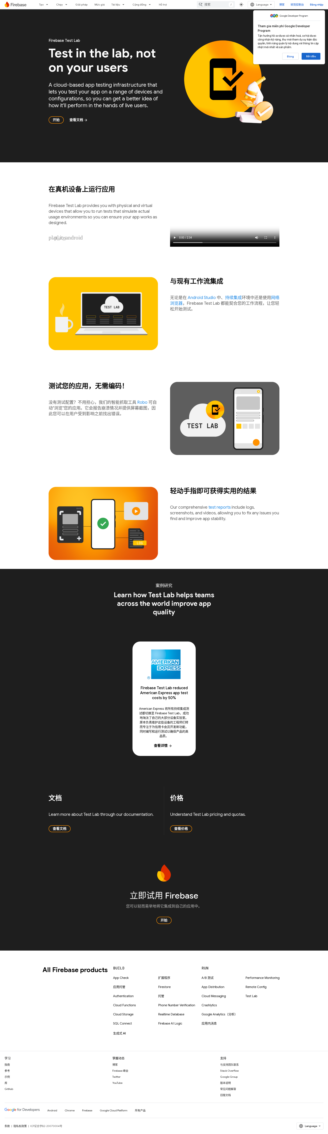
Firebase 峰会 (120, 1070)
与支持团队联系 (229, 1064)
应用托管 (119, 987)
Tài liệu (115, 4)
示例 (7, 1076)
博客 (282, 4)
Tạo (41, 4)
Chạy (59, 4)
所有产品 (140, 1110)
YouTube (117, 1083)
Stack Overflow (229, 1070)
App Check (121, 978)
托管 (161, 996)
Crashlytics (209, 1005)
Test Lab (251, 996)
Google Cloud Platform (113, 1110)
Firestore (164, 987)
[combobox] (216, 4)
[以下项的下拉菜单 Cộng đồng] (150, 4)
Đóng (290, 56)
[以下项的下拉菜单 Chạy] (67, 4)
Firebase (87, 1110)
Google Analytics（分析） (219, 1014)
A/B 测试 (208, 978)
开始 (56, 120)
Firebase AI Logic (170, 1023)
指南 (7, 1064)
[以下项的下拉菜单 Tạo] (48, 4)
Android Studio (202, 297)
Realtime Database (171, 1014)
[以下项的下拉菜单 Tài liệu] (124, 4)
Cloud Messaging (214, 996)
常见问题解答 (228, 1089)
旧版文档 (225, 1095)
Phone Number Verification (176, 1005)
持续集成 (233, 297)
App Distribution (213, 987)
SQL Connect (122, 1023)
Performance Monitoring (262, 978)
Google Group (229, 1076)
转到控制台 (297, 4)
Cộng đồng (139, 4)
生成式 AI (119, 1033)
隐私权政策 (20, 1126)
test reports (219, 507)
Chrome (70, 1110)
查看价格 (181, 829)
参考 (7, 1070)
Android (52, 1110)
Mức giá (100, 4)
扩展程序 (164, 978)
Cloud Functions (124, 1005)
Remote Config (255, 987)
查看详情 (163, 746)
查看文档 (78, 120)
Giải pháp (81, 4)
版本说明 (225, 1083)
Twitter (116, 1076)
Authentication (123, 996)
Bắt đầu (311, 56)
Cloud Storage (123, 1014)
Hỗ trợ (163, 4)
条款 (7, 1126)
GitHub (9, 1089)
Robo (142, 402)
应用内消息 (209, 1023)
